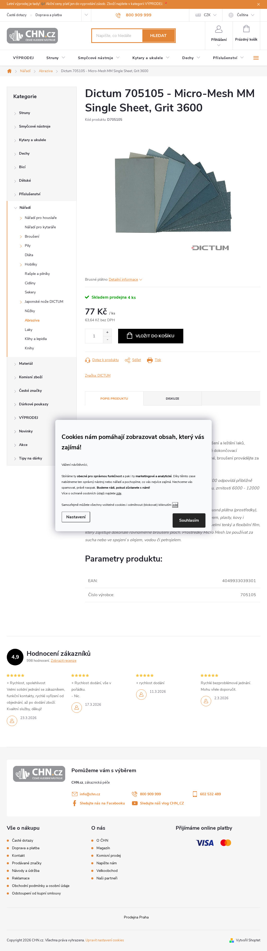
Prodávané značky (26, 863)
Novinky (26, 431)
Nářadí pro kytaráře (40, 227)
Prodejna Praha (136, 917)
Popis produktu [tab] (114, 398)
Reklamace (20, 878)
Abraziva (32, 320)
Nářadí (25, 207)
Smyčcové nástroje (34, 126)
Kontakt (18, 855)
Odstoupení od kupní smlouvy (36, 893)
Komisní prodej (108, 856)
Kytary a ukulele (32, 139)
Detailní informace (123, 279)
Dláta (29, 255)
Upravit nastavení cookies (105, 940)
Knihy (29, 348)
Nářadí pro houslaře (41, 217)
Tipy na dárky (30, 458)
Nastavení (76, 517)
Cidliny (30, 283)
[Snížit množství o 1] (107, 339)
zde (118, 493)
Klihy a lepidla (36, 338)
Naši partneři (106, 878)
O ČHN (102, 841)
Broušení (32, 236)
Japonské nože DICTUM (44, 301)
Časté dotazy (17, 15)
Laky (28, 329)
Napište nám (106, 863)
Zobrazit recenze (63, 660)
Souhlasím (189, 520)
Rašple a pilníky (37, 273)
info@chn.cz (90, 794)
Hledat (158, 36)
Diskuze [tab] (172, 398)
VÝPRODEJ (28, 417)
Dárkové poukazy (33, 404)
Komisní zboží (31, 377)
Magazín (103, 848)
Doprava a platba (48, 15)
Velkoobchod (107, 871)
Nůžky (30, 310)
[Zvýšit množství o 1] (107, 332)
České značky (30, 390)
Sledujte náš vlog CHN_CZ (162, 803)
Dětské (25, 180)
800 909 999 (150, 794)
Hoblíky (31, 264)
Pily (28, 245)
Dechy (24, 153)
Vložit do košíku (155, 336)
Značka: (98, 375)
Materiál (26, 363)
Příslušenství (29, 194)
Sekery (30, 292)
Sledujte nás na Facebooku (102, 803)
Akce (23, 444)
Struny (24, 112)
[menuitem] (23, 58)
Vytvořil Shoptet (248, 940)
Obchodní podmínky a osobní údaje (40, 885)
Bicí (22, 167)
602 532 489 (210, 794)
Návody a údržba (25, 870)
